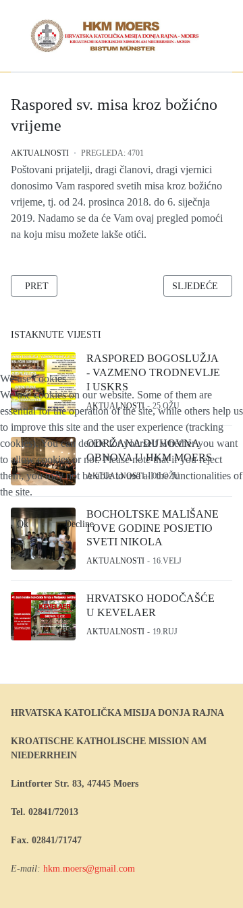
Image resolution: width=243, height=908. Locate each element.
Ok (22, 524)
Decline (79, 524)
